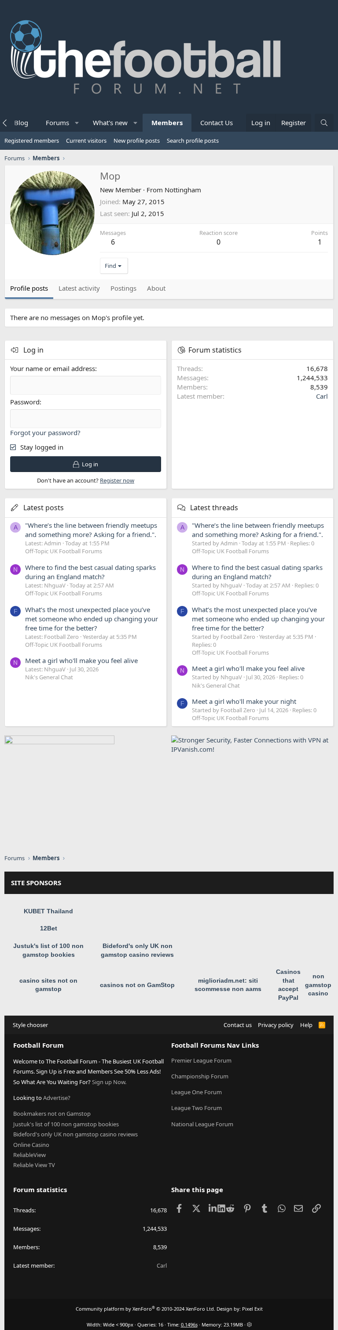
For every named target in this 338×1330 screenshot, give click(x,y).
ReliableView (29, 1155)
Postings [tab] (123, 288)
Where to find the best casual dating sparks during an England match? (90, 572)
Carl (322, 396)
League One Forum (196, 1092)
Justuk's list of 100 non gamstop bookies (66, 1124)
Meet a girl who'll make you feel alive (81, 660)
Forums (57, 122)
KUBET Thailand (48, 911)
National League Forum (202, 1124)
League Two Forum (196, 1108)
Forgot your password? (45, 432)
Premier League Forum (201, 1060)
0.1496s (189, 1324)
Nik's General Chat (49, 677)
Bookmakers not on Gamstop (52, 1113)
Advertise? (56, 1098)
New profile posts (137, 140)
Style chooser (30, 1025)
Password (25, 401)
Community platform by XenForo (145, 1308)
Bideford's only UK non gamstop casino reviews (75, 1134)
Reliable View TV (34, 1165)
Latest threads (214, 507)
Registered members (31, 140)
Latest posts (43, 507)
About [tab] (156, 288)
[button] (77, 123)
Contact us (238, 1025)
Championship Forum (199, 1076)
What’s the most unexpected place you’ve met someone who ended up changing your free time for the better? (91, 618)
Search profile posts (193, 140)
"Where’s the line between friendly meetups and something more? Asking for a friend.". (91, 530)
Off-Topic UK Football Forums (63, 551)
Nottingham (183, 189)
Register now (117, 480)
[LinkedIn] (213, 1208)
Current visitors (86, 140)
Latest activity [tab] (79, 288)
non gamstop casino (318, 985)
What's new (110, 122)
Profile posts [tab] (29, 288)
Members (167, 122)
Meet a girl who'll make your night (244, 701)
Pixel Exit (252, 1308)
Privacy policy (276, 1025)
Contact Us (216, 122)
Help (306, 1025)
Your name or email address (52, 368)
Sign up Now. (109, 1082)
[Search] (324, 123)
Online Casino (31, 1145)
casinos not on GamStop (137, 984)
